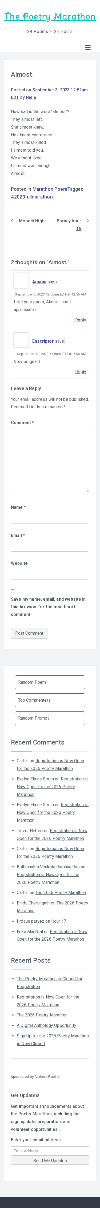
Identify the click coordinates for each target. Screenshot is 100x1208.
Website (19, 563)
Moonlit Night (32, 220)
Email (18, 535)
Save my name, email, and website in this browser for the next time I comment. (48, 607)
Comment (22, 422)
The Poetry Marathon (50, 16)
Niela (31, 97)
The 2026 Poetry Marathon (60, 892)
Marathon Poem (50, 189)
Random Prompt (33, 718)
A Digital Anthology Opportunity (46, 1025)
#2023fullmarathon (32, 197)
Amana (39, 281)
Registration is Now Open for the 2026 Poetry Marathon (53, 786)
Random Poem (32, 682)
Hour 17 (58, 921)
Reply (80, 320)
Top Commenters (34, 700)
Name (18, 507)
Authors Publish (47, 1076)
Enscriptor (43, 340)
